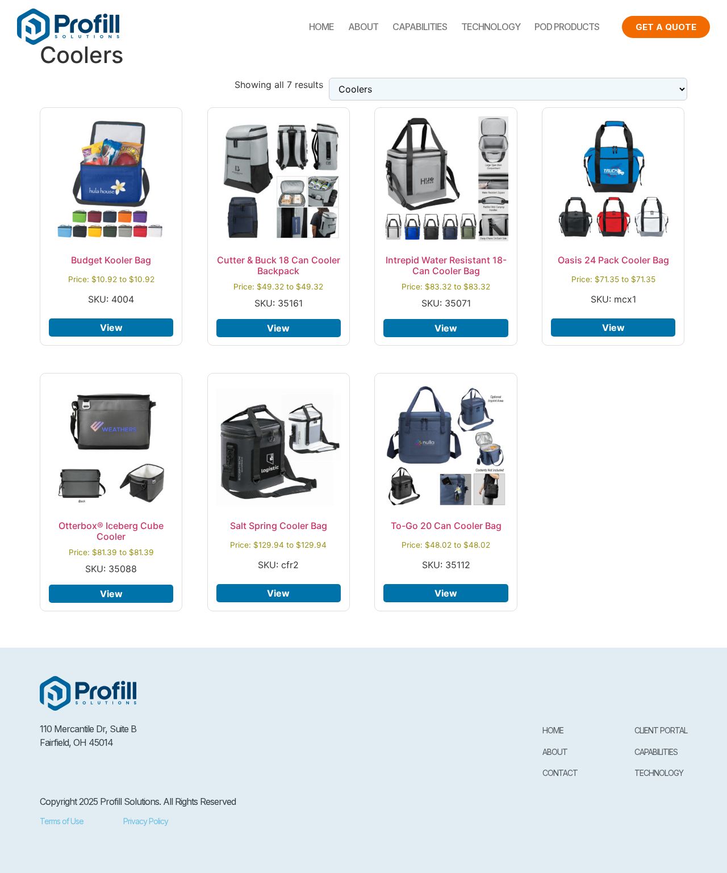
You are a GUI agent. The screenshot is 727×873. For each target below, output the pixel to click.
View (111, 327)
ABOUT (363, 26)
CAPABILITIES (419, 26)
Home (321, 26)
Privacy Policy (145, 821)
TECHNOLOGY (490, 26)
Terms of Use (61, 821)
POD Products (566, 26)
